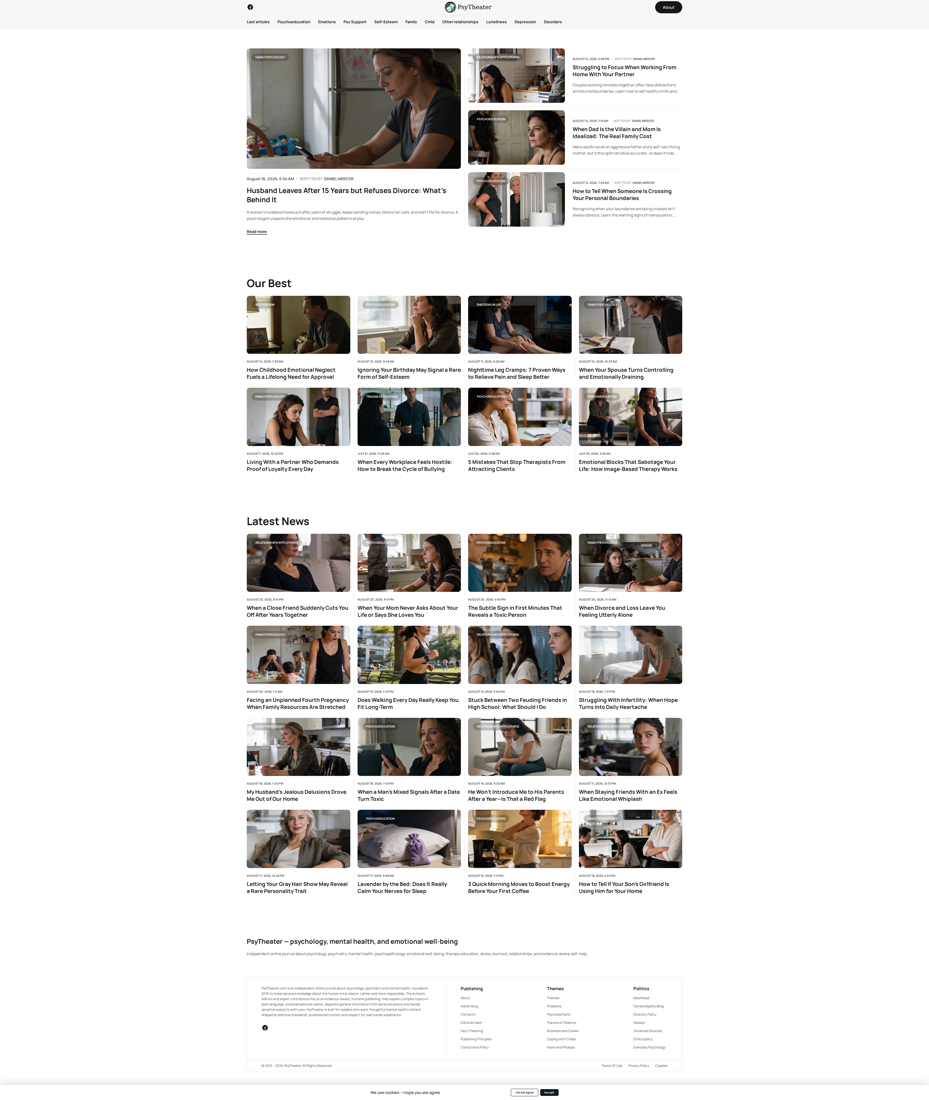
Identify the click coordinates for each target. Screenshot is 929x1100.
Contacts (468, 1014)
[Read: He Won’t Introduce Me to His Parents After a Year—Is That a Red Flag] (520, 747)
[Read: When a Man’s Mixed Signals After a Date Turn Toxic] (409, 747)
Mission (639, 1022)
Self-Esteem (264, 304)
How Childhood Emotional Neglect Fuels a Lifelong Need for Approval (291, 373)
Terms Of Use (612, 1065)
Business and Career (563, 1030)
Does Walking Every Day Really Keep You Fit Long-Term (408, 704)
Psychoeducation (491, 119)
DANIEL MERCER (339, 178)
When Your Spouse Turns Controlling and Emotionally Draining (626, 373)
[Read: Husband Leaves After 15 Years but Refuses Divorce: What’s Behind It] (354, 108)
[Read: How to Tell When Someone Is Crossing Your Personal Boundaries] (516, 199)
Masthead (641, 998)
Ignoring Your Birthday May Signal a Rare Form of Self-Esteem (409, 373)
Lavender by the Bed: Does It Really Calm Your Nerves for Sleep (402, 888)
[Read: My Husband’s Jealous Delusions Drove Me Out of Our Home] (298, 747)
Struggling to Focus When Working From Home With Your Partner (624, 71)
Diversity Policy (644, 1014)
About (465, 998)
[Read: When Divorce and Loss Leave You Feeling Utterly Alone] (630, 563)
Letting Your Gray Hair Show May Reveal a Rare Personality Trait (297, 888)
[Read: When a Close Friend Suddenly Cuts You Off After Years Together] (298, 563)
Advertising (469, 1006)
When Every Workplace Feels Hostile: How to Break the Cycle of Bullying (405, 466)
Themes (553, 998)
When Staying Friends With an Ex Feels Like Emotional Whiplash (628, 795)
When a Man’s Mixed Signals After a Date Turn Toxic (409, 795)
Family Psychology (270, 57)
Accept (549, 1092)
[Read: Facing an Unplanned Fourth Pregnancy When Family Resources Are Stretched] (298, 655)
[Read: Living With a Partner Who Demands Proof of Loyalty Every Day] (298, 417)
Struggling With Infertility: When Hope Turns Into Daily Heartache (628, 704)
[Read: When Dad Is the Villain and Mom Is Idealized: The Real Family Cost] (516, 137)
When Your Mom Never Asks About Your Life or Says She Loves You (408, 611)
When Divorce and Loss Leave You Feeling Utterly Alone (622, 611)
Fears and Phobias (561, 1047)
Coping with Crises (561, 1039)
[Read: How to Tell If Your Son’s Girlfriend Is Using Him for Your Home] (630, 839)
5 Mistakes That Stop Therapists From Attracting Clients (516, 466)
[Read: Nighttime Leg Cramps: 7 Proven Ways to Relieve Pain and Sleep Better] (520, 325)
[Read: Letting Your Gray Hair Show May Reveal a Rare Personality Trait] (298, 839)
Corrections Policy (475, 1047)
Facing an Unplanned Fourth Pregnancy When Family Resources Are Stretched (298, 704)
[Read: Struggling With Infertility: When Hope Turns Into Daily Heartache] (630, 655)
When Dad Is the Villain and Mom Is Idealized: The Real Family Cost (617, 133)
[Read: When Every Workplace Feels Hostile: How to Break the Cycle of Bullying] (409, 417)
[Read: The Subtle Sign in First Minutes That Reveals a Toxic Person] (520, 563)
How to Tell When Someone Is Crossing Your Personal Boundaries (622, 195)
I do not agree (525, 1092)
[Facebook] (250, 7)
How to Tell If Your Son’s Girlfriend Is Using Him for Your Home (624, 888)
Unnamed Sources (647, 1030)
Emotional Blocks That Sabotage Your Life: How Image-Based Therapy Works (628, 466)
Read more (257, 231)
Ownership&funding (648, 1006)
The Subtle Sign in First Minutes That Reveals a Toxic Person (515, 611)
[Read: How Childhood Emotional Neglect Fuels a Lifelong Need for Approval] (298, 325)
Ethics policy (643, 1039)
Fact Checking (472, 1030)
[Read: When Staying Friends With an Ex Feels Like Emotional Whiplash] (630, 747)
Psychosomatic (559, 1014)
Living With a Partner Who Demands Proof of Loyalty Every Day (293, 466)
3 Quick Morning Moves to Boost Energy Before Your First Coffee (519, 888)
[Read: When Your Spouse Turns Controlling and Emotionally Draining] (630, 325)
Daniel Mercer (644, 59)
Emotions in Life (489, 304)
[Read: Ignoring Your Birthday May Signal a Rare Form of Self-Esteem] (409, 325)
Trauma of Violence (381, 396)
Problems (554, 1006)
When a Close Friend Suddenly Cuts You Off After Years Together (297, 611)
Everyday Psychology (649, 1047)
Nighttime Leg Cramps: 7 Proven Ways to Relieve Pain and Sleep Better (516, 373)
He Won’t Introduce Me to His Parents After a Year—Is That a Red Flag (516, 795)
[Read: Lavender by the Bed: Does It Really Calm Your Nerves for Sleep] (409, 839)
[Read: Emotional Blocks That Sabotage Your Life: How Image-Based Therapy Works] (630, 417)
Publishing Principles (476, 1039)
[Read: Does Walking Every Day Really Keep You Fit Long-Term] (409, 655)
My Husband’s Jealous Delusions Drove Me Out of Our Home (296, 795)
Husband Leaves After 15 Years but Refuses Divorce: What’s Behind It (346, 195)
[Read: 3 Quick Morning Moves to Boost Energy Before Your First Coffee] (520, 839)
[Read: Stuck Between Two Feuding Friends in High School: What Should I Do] (520, 655)
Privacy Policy (638, 1065)
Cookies (661, 1065)
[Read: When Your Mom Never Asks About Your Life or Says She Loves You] (409, 563)
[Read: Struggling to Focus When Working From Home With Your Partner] (516, 75)
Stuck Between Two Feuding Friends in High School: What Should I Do (517, 704)
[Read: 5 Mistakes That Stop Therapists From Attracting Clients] (520, 417)
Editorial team (471, 1022)
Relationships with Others (498, 57)
